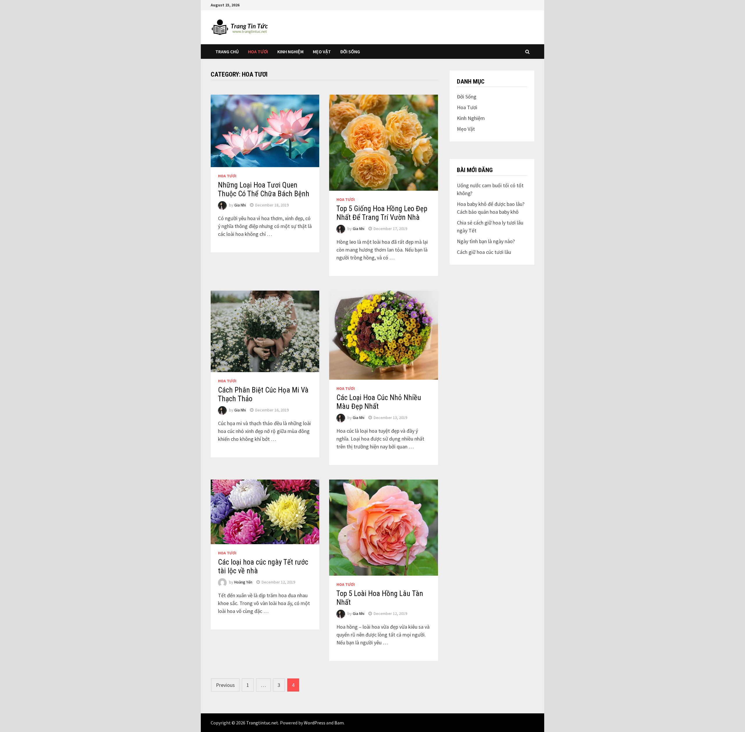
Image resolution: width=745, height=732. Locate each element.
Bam (339, 723)
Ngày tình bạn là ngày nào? (486, 241)
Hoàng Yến (243, 582)
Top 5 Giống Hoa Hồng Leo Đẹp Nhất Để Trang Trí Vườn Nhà (381, 213)
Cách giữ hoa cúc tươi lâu (484, 252)
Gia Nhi (240, 205)
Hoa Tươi (258, 51)
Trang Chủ (227, 51)
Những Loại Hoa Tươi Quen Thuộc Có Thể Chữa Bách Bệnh (263, 189)
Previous (225, 685)
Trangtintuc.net (262, 723)
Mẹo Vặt (322, 51)
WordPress (314, 723)
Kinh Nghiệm (290, 51)
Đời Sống (350, 51)
